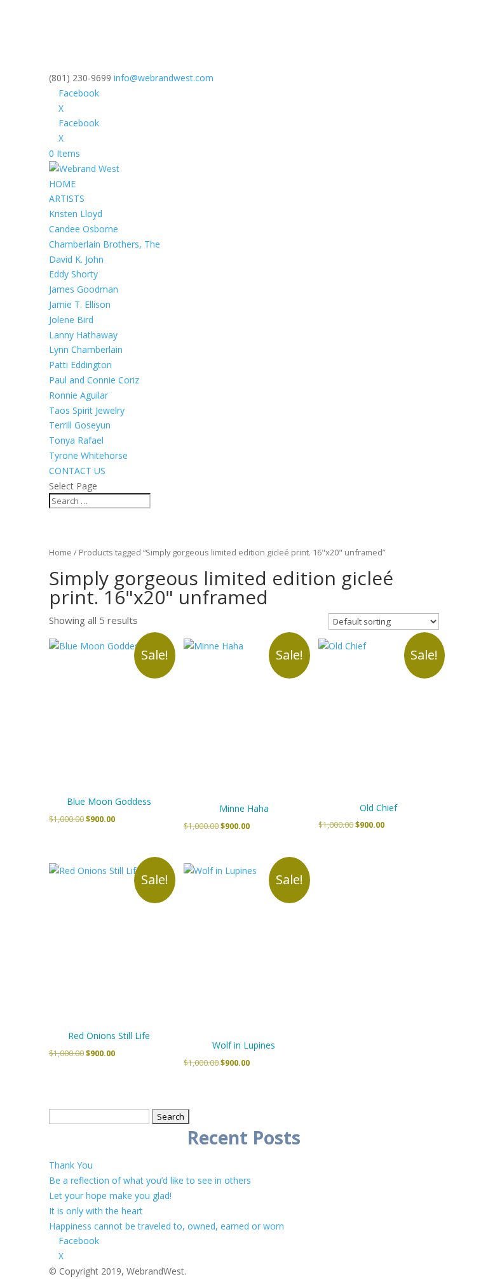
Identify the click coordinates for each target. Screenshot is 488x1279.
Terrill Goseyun (80, 425)
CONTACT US (77, 471)
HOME (62, 184)
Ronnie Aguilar (78, 395)
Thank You (71, 1165)
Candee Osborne (83, 229)
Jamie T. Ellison (80, 304)
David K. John (76, 259)
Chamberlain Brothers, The (104, 244)
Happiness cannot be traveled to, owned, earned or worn (166, 1226)
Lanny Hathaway (83, 335)
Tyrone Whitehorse (88, 455)
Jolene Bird (71, 320)
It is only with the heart (96, 1211)
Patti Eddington (80, 365)
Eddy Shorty (73, 274)
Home (60, 552)
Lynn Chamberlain (86, 349)
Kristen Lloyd (75, 214)
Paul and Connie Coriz (94, 380)
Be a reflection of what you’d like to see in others (150, 1180)
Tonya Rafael (76, 440)
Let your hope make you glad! (110, 1196)
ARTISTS (67, 198)
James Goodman (83, 289)
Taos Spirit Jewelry (87, 410)
